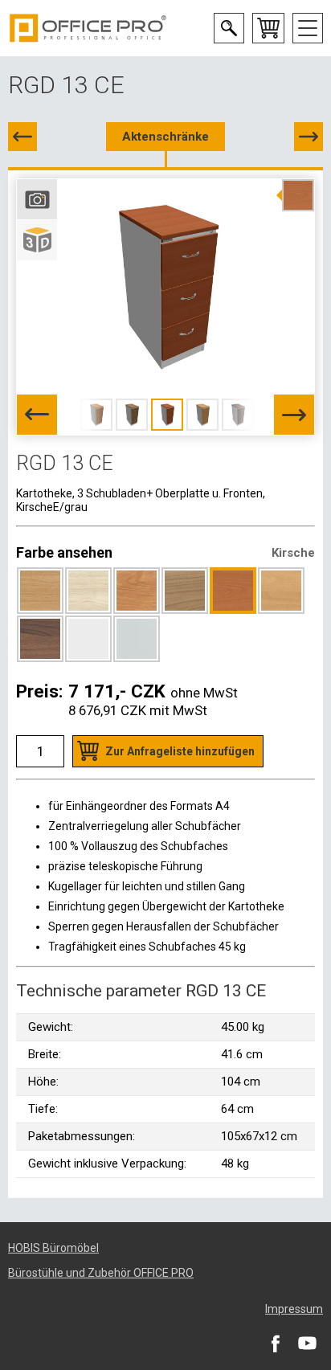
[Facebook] (275, 1343)
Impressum (294, 1309)
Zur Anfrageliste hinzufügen (180, 751)
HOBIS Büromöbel (53, 1247)
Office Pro (88, 28)
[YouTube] (307, 1343)
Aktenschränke (165, 136)
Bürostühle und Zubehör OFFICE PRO (101, 1272)
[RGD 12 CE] (22, 136)
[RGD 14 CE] (308, 136)
